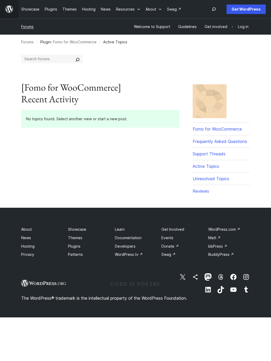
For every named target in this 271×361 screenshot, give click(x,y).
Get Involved (172, 229)
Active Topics (206, 166)
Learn (120, 229)
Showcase (77, 229)
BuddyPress (221, 254)
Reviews (201, 191)
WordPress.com (224, 229)
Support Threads (209, 153)
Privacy (27, 254)
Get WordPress (246, 9)
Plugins (74, 246)
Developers (125, 246)
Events (167, 237)
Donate (170, 246)
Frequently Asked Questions (220, 141)
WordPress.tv (129, 254)
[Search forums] (78, 59)
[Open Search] (213, 9)
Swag (168, 254)
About (26, 229)
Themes (75, 237)
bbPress (217, 246)
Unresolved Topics (211, 178)
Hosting (28, 246)
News (26, 237)
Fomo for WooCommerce (75, 42)
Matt (214, 237)
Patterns (75, 254)
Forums (27, 26)
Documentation (128, 237)
